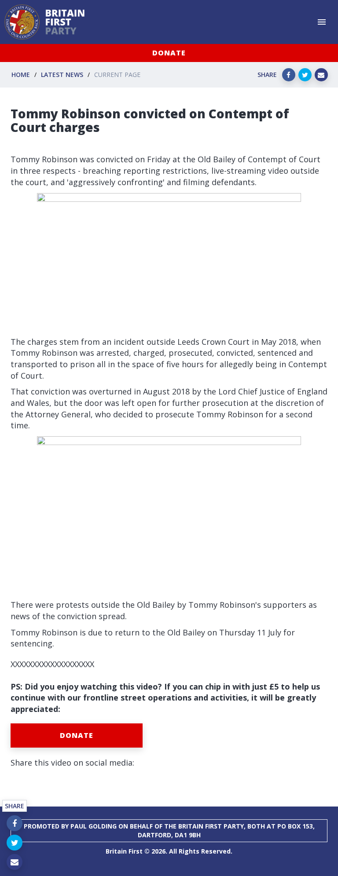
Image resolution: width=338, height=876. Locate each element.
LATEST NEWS (62, 74)
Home (20, 74)
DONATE (169, 53)
